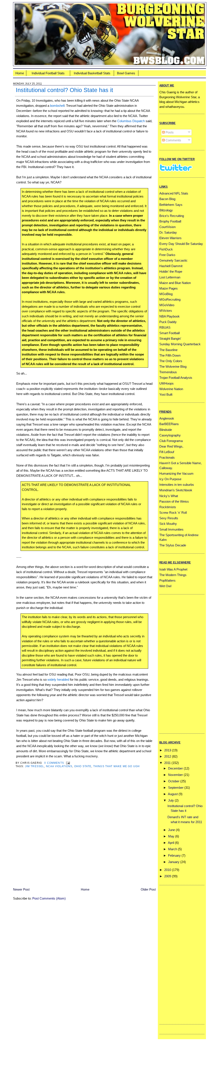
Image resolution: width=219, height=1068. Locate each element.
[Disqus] (84, 830)
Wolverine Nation (171, 389)
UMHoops (166, 383)
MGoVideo (166, 305)
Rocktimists (167, 507)
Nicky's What (168, 496)
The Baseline (168, 350)
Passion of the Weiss (174, 501)
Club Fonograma (171, 441)
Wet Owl (165, 586)
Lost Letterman (169, 277)
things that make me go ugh (116, 766)
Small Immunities (171, 529)
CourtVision (167, 227)
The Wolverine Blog (172, 366)
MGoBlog (166, 294)
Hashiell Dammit (170, 266)
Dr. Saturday (168, 232)
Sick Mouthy (168, 523)
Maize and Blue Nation (175, 283)
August (173, 794)
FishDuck (166, 249)
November (175, 775)
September (175, 787)
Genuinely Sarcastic (173, 260)
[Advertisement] (176, 663)
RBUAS (164, 327)
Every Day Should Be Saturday (181, 244)
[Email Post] (67, 762)
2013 (167, 750)
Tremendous (168, 372)
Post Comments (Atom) (49, 898)
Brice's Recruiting (171, 216)
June (171, 830)
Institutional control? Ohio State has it (64, 90)
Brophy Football (170, 221)
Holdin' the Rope (170, 271)
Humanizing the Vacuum (176, 473)
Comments (173, 140)
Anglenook (166, 418)
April (171, 842)
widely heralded (58, 679)
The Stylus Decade (172, 545)
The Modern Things (172, 575)
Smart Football (169, 333)
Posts (169, 132)
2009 (167, 876)
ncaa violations (59, 766)
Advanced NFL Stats (173, 193)
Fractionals (167, 457)
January (173, 862)
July (171, 800)
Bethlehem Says (170, 204)
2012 (167, 756)
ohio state (83, 766)
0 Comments (54, 762)
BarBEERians (169, 424)
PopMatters (167, 580)
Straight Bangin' (170, 338)
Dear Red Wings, (171, 446)
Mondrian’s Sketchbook (175, 490)
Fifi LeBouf (166, 452)
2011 (167, 763)
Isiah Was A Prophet (173, 569)
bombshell (57, 105)
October (173, 781)
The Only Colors (170, 361)
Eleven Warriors (170, 238)
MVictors (165, 310)
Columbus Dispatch (131, 121)
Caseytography (170, 435)
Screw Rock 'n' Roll (173, 512)
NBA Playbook (169, 316)
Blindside (165, 430)
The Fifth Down (170, 355)
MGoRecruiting (170, 299)
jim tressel (34, 766)
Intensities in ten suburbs (176, 484)
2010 (167, 870)
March (172, 849)
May (171, 836)
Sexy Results (168, 518)
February (174, 855)
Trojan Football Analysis (175, 377)
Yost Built (165, 394)
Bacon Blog (167, 199)
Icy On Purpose (170, 479)
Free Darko (167, 255)
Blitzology (166, 210)
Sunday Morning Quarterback (180, 344)
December (175, 768)
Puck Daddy (168, 322)
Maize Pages (168, 288)
